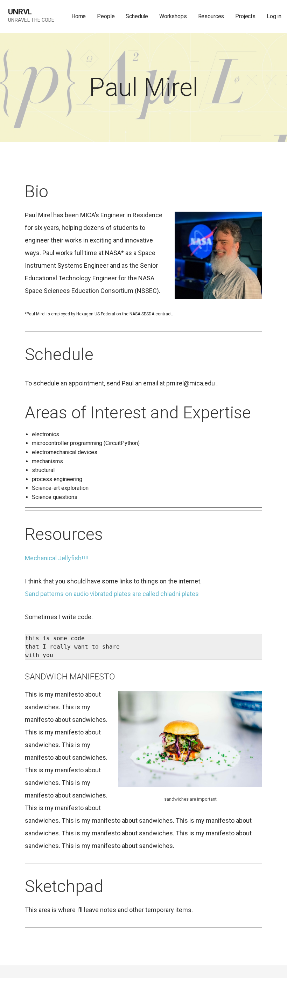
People (105, 16)
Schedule (137, 16)
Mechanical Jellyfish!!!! (57, 558)
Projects (245, 16)
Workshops (173, 16)
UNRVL (20, 11)
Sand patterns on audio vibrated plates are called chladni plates (112, 593)
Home (78, 16)
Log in (274, 16)
